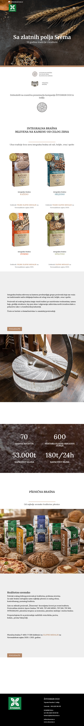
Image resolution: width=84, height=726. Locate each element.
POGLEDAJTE (14, 329)
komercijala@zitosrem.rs (52, 715)
